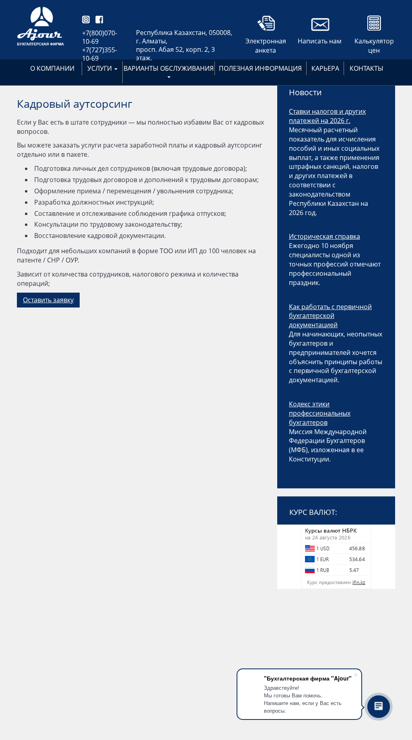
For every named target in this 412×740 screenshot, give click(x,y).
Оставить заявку (48, 299)
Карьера (325, 68)
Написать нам (320, 41)
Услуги (100, 68)
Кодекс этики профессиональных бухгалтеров (319, 413)
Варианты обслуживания (169, 68)
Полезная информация (260, 68)
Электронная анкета (265, 43)
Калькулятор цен (374, 43)
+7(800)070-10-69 (99, 37)
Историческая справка (324, 236)
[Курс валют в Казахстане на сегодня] (336, 557)
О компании (52, 68)
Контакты (366, 68)
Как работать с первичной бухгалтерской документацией (330, 316)
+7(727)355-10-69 (99, 54)
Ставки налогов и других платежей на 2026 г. (327, 116)
